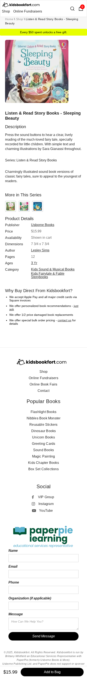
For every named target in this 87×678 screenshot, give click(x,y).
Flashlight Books (43, 412)
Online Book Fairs (43, 384)
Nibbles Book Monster (44, 418)
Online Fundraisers (27, 11)
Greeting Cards (43, 443)
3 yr (34, 263)
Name (13, 550)
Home (9, 19)
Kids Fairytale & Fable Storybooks (47, 275)
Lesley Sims (40, 250)
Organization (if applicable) (29, 598)
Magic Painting (43, 456)
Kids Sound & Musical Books (53, 269)
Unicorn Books (43, 437)
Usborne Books (42, 225)
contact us (64, 320)
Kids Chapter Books (43, 462)
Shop (6, 11)
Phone (13, 582)
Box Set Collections (43, 469)
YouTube (46, 510)
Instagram (46, 504)
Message (15, 614)
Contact (43, 390)
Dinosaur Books (43, 431)
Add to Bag (52, 672)
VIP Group (46, 497)
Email (12, 566)
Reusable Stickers (43, 424)
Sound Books (43, 450)
